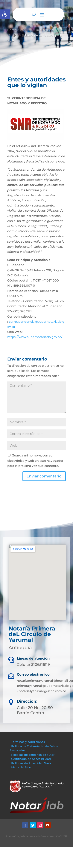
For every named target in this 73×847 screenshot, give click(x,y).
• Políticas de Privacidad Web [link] (30, 763)
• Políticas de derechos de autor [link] (32, 754)
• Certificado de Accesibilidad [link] (30, 759)
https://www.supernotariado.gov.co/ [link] (34, 337)
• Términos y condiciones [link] (27, 742)
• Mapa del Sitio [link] (21, 767)
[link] (5, 14)
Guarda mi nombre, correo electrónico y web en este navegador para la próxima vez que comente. (35, 460)
